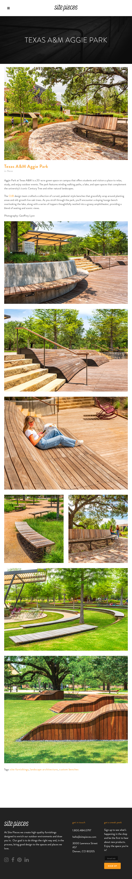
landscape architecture (44, 769)
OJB (11, 196)
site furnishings (19, 769)
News (10, 171)
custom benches (69, 769)
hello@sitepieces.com (84, 837)
